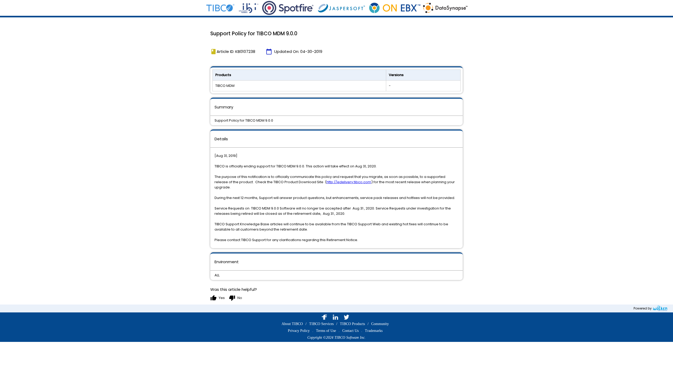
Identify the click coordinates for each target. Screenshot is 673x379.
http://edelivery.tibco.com (349, 181)
